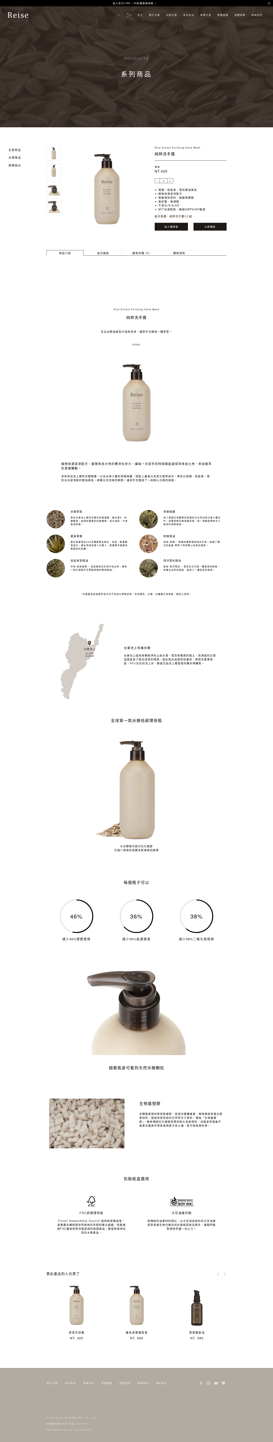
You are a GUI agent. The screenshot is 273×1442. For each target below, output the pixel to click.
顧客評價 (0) (141, 253)
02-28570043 (83, 1429)
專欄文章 (205, 15)
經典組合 (15, 165)
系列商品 (188, 15)
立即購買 (210, 226)
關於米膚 (154, 15)
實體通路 (222, 15)
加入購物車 (171, 226)
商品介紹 (65, 253)
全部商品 (15, 150)
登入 (140, 15)
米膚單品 (15, 157)
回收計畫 (171, 15)
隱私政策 (161, 1383)
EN (118, 15)
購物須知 (179, 253)
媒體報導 (240, 15)
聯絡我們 (257, 15)
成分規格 (103, 253)
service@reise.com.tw (59, 1429)
